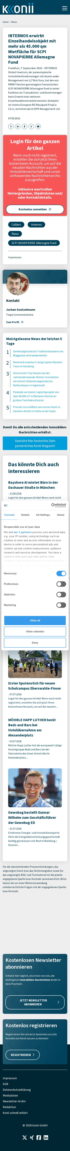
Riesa (15, 234)
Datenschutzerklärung (17, 1090)
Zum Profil (12, 322)
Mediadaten (10, 1095)
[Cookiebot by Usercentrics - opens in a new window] (51, 505)
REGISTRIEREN (21, 1055)
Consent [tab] (9, 514)
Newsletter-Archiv (14, 1101)
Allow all (35, 620)
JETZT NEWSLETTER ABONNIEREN (33, 1002)
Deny (35, 642)
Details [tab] (25, 514)
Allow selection (35, 631)
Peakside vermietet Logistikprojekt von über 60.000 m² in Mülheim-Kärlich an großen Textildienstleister (36, 396)
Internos (36, 224)
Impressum (14, 257)
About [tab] (60, 514)
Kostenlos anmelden (33, 209)
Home (6, 21)
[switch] (61, 584)
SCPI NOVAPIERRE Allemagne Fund (34, 243)
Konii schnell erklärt (15, 1113)
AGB (5, 1084)
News (14, 21)
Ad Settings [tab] (43, 514)
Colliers (16, 224)
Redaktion (9, 1107)
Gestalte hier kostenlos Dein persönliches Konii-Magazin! (35, 443)
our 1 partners (23, 532)
